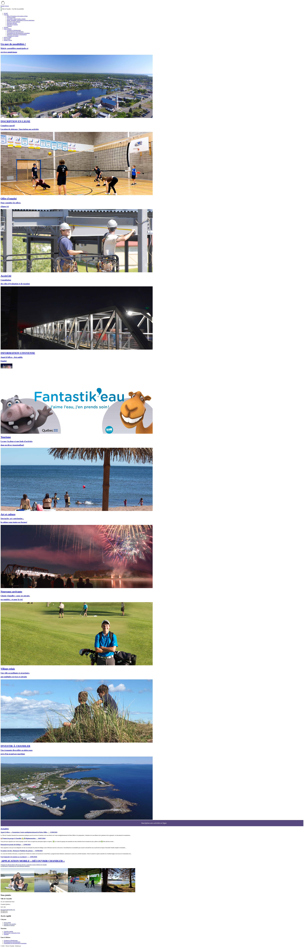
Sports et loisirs (7, 37)
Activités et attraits (8, 931)
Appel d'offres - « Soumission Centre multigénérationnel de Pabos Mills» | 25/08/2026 (29, 832)
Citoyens (6, 14)
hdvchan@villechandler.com (8, 909)
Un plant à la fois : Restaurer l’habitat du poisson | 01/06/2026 (22, 851)
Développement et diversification (15, 31)
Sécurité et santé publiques (13, 21)
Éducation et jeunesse (12, 24)
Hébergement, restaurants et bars (12, 933)
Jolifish (23, 946)
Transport (9, 26)
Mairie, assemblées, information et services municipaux (20, 20)
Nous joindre (7, 38)
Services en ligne (11, 17)
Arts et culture (7, 922)
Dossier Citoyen (8, 40)
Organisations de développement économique (18, 33)
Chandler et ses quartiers (10, 924)
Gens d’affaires (7, 29)
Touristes (6, 27)
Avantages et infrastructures (14, 30)
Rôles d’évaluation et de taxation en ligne (17, 16)
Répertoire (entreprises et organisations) (17, 34)
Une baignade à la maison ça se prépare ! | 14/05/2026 (19, 857)
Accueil (6, 13)
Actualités (5, 829)
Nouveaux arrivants (12, 23)
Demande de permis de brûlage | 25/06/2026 (16, 844)
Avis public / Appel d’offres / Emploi (16, 19)
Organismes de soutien (12, 36)
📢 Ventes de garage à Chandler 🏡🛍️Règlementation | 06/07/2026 (23, 838)
